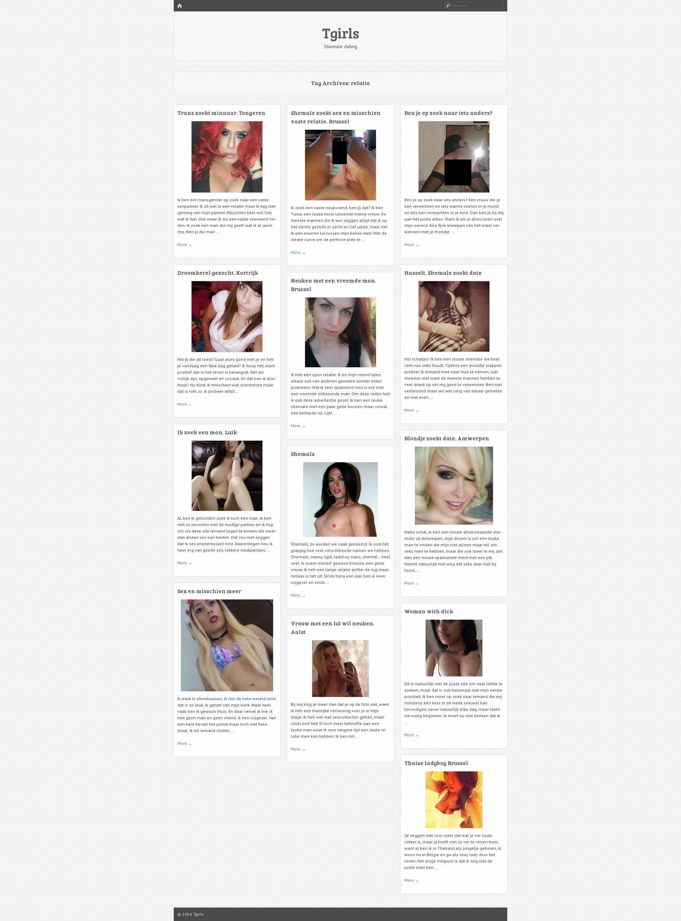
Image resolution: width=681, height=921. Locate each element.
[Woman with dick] (454, 679)
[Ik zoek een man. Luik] (227, 513)
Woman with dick (428, 611)
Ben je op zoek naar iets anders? (448, 112)
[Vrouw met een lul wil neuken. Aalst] (340, 699)
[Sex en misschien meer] (227, 694)
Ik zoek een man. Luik (207, 432)
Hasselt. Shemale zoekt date (443, 272)
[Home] (179, 6)
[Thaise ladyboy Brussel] (454, 830)
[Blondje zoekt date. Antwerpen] (454, 527)
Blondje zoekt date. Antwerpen (446, 438)
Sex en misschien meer (209, 591)
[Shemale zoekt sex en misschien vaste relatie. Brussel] (340, 203)
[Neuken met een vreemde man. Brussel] (340, 370)
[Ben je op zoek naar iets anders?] (454, 195)
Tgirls (340, 32)
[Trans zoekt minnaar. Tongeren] (227, 195)
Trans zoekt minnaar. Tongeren (221, 112)
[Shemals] (340, 539)
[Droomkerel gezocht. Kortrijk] (227, 354)
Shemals (303, 453)
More (184, 244)
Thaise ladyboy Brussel (436, 762)
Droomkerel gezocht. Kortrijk (217, 272)
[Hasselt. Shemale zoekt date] (454, 354)
